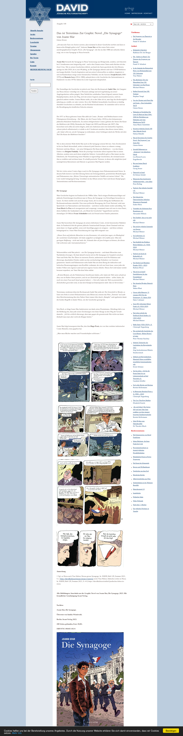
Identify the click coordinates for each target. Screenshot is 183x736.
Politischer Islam (138, 497)
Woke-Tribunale (138, 501)
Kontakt (33, 66)
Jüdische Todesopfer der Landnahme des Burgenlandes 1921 (142, 345)
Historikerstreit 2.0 (139, 489)
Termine (33, 46)
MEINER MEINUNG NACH (40, 70)
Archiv (32, 34)
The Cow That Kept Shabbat (142, 400)
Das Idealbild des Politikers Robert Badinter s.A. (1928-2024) (141, 244)
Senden (34, 91)
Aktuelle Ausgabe (36, 31)
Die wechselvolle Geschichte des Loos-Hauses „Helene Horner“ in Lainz (143, 333)
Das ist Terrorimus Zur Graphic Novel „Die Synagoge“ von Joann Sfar (142, 140)
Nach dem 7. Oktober (139, 504)
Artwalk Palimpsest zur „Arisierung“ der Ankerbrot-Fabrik (142, 152)
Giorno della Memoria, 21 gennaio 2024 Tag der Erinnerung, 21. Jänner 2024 (142, 295)
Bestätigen (171, 730)
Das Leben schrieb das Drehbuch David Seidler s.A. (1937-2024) (142, 315)
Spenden (33, 54)
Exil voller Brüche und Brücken (143, 385)
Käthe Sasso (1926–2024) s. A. (142, 324)
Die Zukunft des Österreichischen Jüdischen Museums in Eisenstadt (141, 199)
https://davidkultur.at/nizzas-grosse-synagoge (76, 579)
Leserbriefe (34, 42)
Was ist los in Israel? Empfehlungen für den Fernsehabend (140, 274)
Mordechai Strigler (139, 475)
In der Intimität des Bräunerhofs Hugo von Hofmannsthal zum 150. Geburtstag (143, 70)
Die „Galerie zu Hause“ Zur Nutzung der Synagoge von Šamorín (141, 59)
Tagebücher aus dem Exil (141, 471)
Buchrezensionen (36, 38)
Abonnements (35, 50)
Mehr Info (17, 733)
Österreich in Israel (139, 172)
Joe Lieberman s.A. (139, 235)
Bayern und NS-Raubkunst (141, 467)
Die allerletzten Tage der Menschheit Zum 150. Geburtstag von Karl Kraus (141, 82)
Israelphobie (137, 493)
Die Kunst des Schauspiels (141, 463)
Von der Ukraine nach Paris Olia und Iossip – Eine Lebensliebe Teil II (143, 102)
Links (32, 62)
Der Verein (34, 58)
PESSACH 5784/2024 (140, 50)
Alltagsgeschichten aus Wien (142, 479)
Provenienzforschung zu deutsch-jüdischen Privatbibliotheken (140, 450)
